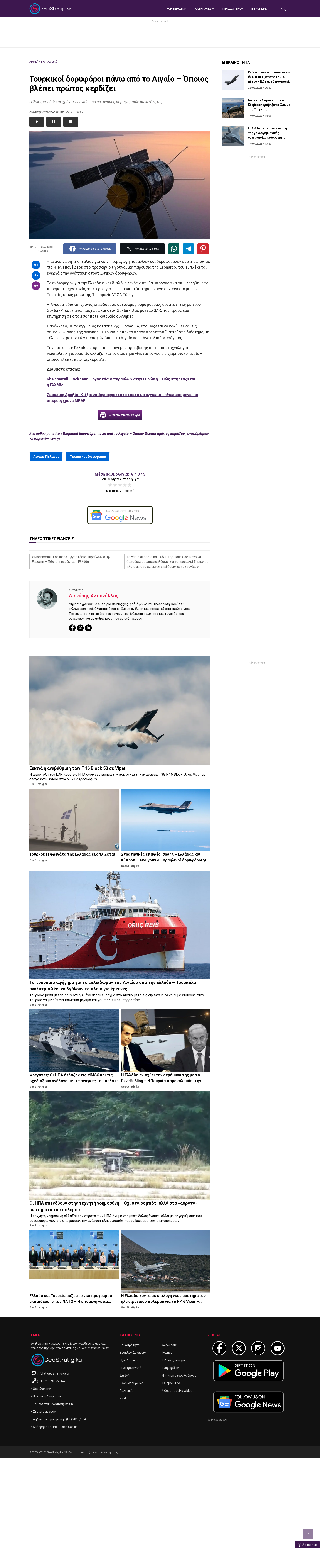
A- (36, 275)
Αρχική (33, 61)
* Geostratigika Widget (178, 1390)
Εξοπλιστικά (49, 61)
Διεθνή (125, 1375)
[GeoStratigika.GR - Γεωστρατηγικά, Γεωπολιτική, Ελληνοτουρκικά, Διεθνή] (51, 8)
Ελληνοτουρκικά (131, 1383)
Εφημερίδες (170, 1368)
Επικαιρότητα (130, 1345)
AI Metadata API (217, 1419)
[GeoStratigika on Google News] (248, 1402)
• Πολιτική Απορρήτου (46, 1396)
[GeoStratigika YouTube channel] (277, 1348)
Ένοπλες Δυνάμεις (133, 1352)
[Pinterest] (203, 248)
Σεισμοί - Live (171, 1383)
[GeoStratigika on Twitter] (239, 1348)
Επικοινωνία (259, 8)
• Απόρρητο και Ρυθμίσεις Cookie (54, 1427)
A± (36, 286)
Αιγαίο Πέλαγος (46, 456)
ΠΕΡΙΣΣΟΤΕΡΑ (231, 8)
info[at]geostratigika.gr (53, 1373)
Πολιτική (126, 1390)
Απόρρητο (309, 1544)
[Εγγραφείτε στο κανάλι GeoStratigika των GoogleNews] (119, 515)
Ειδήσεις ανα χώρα (175, 1360)
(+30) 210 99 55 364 (51, 1381)
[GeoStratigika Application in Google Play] (248, 1370)
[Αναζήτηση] (285, 8)
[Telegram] (188, 248)
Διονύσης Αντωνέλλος (93, 596)
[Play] (36, 122)
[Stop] (70, 122)
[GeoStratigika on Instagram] (258, 1348)
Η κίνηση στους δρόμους (179, 1375)
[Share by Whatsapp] (173, 248)
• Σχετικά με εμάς (43, 1411)
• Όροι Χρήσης (41, 1388)
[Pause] (53, 122)
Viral (123, 1398)
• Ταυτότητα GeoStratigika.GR (52, 1404)
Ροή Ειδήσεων (176, 8)
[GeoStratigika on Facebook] (219, 1348)
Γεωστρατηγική (130, 1368)
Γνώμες (167, 1352)
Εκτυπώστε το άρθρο (124, 415)
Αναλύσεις (169, 1345)
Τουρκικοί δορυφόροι (88, 456)
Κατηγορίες (203, 8)
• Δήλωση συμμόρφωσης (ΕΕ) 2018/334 (58, 1419)
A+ (36, 265)
